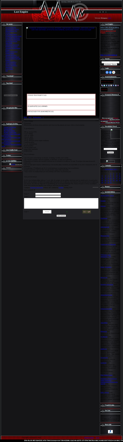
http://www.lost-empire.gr (109, 55)
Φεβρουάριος (37, 117)
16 (113, 178)
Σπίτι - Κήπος (105, 392)
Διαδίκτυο (104, 349)
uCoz (97, 437)
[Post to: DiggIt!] (106, 85)
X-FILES (103, 363)
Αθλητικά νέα (105, 227)
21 (108, 180)
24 (117, 180)
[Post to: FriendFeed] (116, 85)
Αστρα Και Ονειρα (106, 295)
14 (108, 178)
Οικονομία (104, 218)
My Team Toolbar (9, 130)
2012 (30, 117)
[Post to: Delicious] (102, 85)
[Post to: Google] (111, 85)
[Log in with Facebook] (110, 72)
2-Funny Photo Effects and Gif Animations (11, 138)
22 (110, 180)
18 (120, 178)
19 (102, 180)
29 (110, 182)
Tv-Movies (104, 337)
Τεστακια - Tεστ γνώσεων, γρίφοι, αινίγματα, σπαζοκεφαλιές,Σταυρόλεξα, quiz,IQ (109, 381)
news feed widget (18, 164)
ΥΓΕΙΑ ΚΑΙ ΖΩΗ (106, 309)
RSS (109, 18)
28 (108, 182)
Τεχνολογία (104, 357)
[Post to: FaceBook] (109, 85)
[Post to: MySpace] (113, 85)
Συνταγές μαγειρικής (36, 187)
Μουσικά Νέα (105, 236)
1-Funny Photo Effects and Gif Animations (11, 135)
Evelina (61, 187)
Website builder (89, 437)
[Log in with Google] (113, 72)
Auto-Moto (104, 323)
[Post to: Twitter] (104, 85)
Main (25, 117)
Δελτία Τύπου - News (107, 195)
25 (120, 180)
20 (105, 180)
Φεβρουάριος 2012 (111, 169)
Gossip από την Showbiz (108, 244)
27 (105, 182)
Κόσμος (103, 206)
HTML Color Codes (10, 132)
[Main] (100, 12)
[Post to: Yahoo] (118, 85)
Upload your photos (10, 127)
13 (105, 178)
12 (102, 178)
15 (110, 178)
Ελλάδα (103, 201)
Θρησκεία (104, 331)
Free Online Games (106, 375)
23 (113, 180)
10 (117, 176)
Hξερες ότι (104, 277)
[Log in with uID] (107, 72)
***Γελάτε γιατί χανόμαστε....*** (106, 255)
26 (102, 182)
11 (120, 176)
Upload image (8, 129)
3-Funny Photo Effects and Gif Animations (11, 142)
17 (117, 178)
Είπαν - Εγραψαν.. (106, 267)
